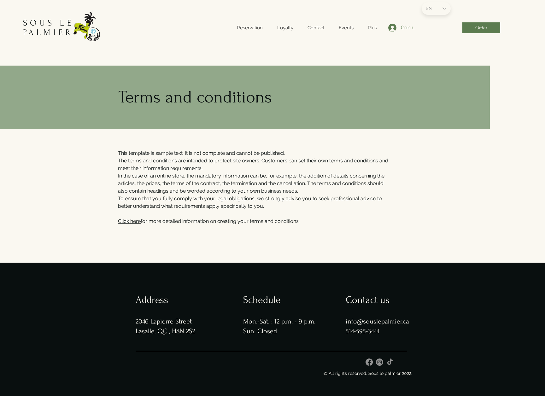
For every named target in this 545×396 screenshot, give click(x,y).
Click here (129, 221)
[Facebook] (369, 362)
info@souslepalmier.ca (377, 321)
